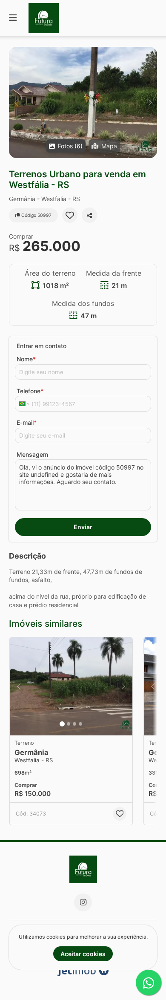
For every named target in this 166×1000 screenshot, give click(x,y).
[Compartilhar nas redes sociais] (89, 215)
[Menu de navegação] (13, 18)
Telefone (30, 391)
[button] (83, 102)
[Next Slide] (150, 102)
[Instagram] (83, 902)
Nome (26, 359)
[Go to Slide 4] (80, 724)
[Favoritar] (69, 215)
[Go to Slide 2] (68, 724)
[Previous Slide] (16, 102)
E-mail (27, 422)
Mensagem (32, 454)
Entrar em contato (41, 345)
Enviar (83, 526)
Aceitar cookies (83, 953)
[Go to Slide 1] (62, 723)
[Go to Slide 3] (74, 724)
